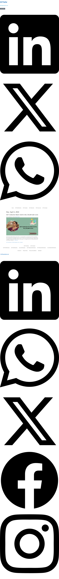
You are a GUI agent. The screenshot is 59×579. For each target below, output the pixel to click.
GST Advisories (31, 207)
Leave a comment (20, 242)
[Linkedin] (29, 77)
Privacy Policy (25, 250)
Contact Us (19, 250)
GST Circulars (25, 207)
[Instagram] (29, 577)
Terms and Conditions (32, 250)
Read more (16, 240)
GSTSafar (3, 2)
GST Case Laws (38, 207)
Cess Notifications (22, 247)
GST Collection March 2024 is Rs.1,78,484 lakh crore (22, 215)
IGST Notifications (14, 247)
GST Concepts (45, 207)
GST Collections (8, 242)
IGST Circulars (32, 245)
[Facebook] (29, 509)
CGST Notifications (6, 247)
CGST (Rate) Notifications (31, 247)
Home (13, 207)
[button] (2, 9)
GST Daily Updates (14, 242)
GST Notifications (18, 207)
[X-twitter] (29, 136)
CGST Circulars (26, 245)
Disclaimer (40, 250)
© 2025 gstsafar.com (4, 254)
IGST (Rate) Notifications (41, 247)
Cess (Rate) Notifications (51, 247)
